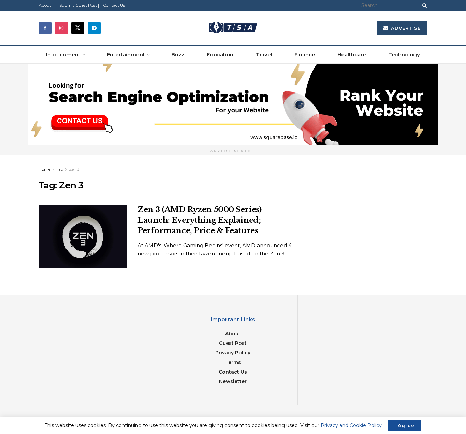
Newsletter (233, 381)
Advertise (405, 28)
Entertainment (126, 54)
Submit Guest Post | (79, 5)
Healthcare (351, 54)
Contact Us (114, 5)
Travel (264, 54)
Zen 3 (74, 169)
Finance (304, 54)
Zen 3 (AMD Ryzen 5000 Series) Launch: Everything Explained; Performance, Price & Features (199, 220)
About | (47, 5)
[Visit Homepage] (233, 28)
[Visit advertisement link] (233, 104)
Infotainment (63, 54)
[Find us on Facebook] (45, 28)
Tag (59, 169)
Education (220, 54)
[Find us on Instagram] (61, 28)
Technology (404, 54)
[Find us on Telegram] (94, 28)
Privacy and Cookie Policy (351, 425)
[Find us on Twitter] (77, 28)
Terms (233, 362)
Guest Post (233, 343)
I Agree (404, 425)
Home (44, 169)
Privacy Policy (232, 353)
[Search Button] (423, 5)
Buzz (178, 54)
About (233, 334)
